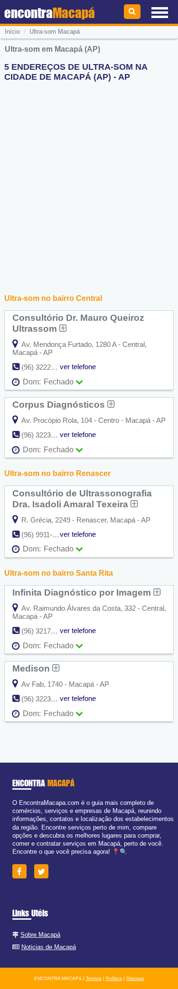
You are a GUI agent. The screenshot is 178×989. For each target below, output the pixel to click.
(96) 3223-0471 (44, 699)
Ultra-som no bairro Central (53, 298)
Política (114, 978)
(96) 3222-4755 (44, 367)
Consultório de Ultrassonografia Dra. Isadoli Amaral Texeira (82, 498)
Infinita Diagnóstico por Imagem (82, 592)
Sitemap (135, 978)
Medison (32, 668)
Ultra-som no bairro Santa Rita (58, 573)
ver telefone (78, 367)
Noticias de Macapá (48, 947)
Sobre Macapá (40, 934)
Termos (94, 978)
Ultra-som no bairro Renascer (57, 473)
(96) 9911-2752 (44, 535)
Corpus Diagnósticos (59, 404)
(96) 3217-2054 (44, 631)
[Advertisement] (89, 178)
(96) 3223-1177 (44, 435)
